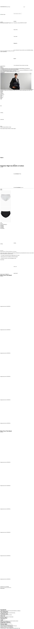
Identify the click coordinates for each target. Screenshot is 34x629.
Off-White (1, 610)
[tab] (7, 133)
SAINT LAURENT (6, 71)
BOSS (21, 68)
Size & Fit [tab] (5, 251)
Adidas (6, 68)
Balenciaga (5, 610)
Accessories (10, 612)
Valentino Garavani (15, 71)
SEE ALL (1, 276)
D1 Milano (16, 69)
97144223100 (11, 627)
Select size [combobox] (1, 224)
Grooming (13, 612)
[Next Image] (7, 153)
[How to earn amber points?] (7, 177)
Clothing (1, 612)
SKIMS (10, 71)
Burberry (4, 69)
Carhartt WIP (8, 69)
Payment (6, 614)
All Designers (2, 68)
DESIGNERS (2, 72)
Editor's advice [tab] (2, 251)
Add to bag (1, 250)
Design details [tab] (8, 251)
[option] (17, 225)
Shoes (4, 612)
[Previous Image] (7, 140)
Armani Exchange (15, 68)
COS (14, 69)
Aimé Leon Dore (9, 68)
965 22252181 (10, 626)
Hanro (1, 157)
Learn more (21, 187)
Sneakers (6, 612)
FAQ (4, 614)
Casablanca (12, 69)
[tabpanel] (17, 256)
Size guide (1, 223)
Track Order (10, 614)
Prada (14, 610)
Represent (2, 71)
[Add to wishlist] (9, 247)
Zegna (19, 71)
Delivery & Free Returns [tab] (13, 251)
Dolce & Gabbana (17, 610)
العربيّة (24, 6)
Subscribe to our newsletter (4, 586)
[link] (23, 22)
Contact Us (2, 614)
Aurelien (19, 68)
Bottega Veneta (24, 68)
